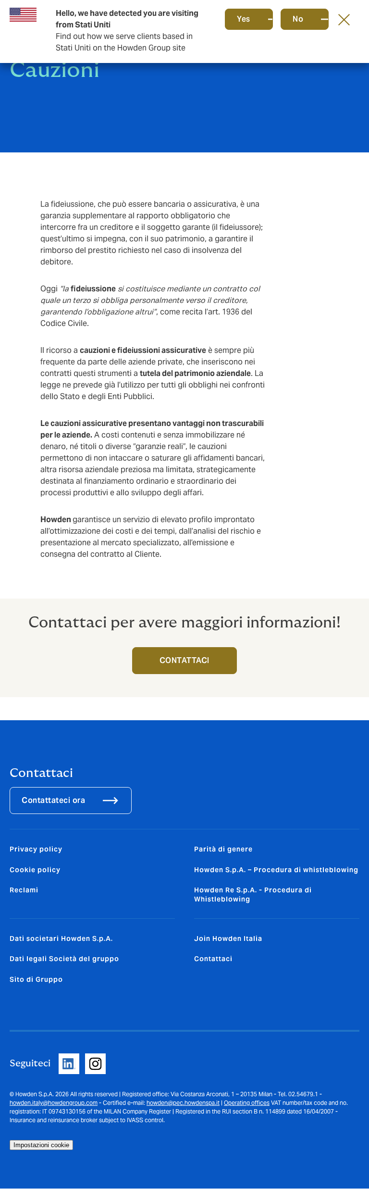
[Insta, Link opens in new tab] (95, 1064)
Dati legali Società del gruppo (64, 958)
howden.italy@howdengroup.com (54, 1102)
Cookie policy (35, 869)
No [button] (298, 19)
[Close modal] (344, 19)
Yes (243, 19)
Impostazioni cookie (41, 1145)
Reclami (24, 890)
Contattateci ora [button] (53, 800)
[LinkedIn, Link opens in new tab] (69, 1064)
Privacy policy (36, 849)
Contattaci (213, 958)
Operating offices (247, 1102)
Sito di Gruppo (36, 979)
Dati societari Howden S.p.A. (61, 938)
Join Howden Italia (228, 938)
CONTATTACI (184, 660)
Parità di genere (223, 849)
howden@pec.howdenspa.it (183, 1102)
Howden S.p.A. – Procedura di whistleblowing (276, 869)
